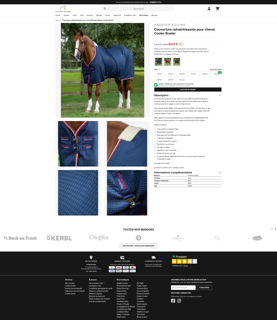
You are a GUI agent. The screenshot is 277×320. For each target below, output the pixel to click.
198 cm (159, 80)
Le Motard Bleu (122, 311)
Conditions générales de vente (100, 288)
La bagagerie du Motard (126, 306)
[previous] (271, 229)
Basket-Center (122, 283)
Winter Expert (142, 317)
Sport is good (142, 304)
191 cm (217, 73)
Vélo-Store (141, 314)
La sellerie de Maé (124, 309)
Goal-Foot (120, 298)
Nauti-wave (121, 317)
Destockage (143, 15)
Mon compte (70, 283)
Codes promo (70, 293)
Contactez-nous (91, 264)
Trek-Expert (141, 309)
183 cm (205, 74)
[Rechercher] (104, 8)
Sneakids (140, 301)
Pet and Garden (143, 291)
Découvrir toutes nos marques (138, 245)
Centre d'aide (70, 285)
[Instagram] (179, 301)
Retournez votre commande (153, 266)
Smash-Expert (142, 296)
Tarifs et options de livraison (99, 298)
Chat (81, 15)
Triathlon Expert (143, 311)
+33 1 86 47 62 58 (91, 271)
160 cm (170, 74)
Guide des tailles (216, 69)
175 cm (193, 74)
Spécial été (117, 15)
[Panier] (218, 9)
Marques (154, 15)
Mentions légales (95, 293)
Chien (75, 15)
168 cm (182, 74)
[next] (275, 229)
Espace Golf (121, 293)
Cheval (57, 15)
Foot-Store (121, 296)
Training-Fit (141, 306)
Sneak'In (140, 298)
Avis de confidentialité (97, 301)
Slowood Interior (143, 293)
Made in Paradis (123, 314)
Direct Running (122, 288)
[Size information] (159, 69)
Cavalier (66, 15)
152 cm (159, 74)
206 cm (170, 80)
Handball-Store (122, 301)
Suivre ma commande (73, 288)
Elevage (99, 15)
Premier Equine (170, 24)
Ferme (107, 15)
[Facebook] (173, 301)
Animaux (90, 15)
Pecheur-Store (142, 288)
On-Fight (140, 283)
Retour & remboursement (98, 291)
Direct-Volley (121, 291)
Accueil (57, 20)
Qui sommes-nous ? (96, 283)
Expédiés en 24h (130, 15)
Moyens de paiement (97, 296)
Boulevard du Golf (124, 285)
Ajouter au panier (188, 89)
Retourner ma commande (75, 291)
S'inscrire (204, 287)
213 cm (182, 80)
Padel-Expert (142, 285)
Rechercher (139, 8)
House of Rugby (123, 304)
